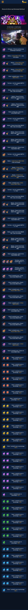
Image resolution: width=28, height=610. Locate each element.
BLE (20, 550)
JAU (20, 406)
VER (20, 502)
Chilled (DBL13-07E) (16, 56)
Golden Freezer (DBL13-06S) (18, 161)
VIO (20, 454)
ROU (20, 358)
